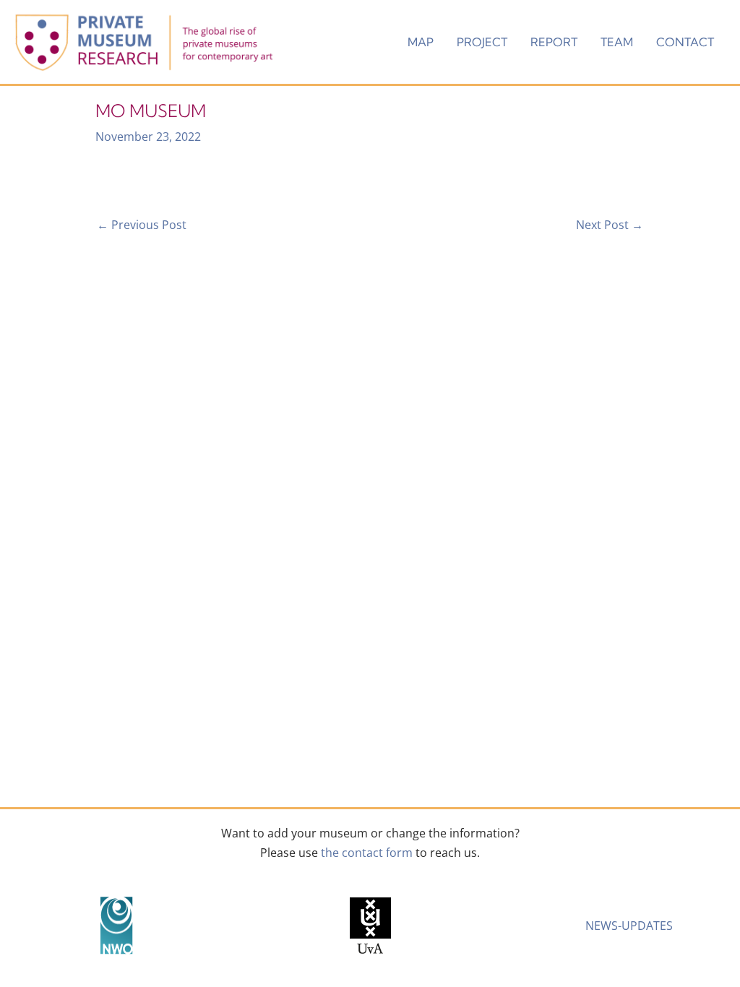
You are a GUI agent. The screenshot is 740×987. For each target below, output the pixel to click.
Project (482, 42)
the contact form (367, 853)
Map (421, 42)
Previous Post (141, 224)
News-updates (629, 926)
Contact (685, 42)
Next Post (609, 224)
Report (553, 42)
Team (617, 42)
